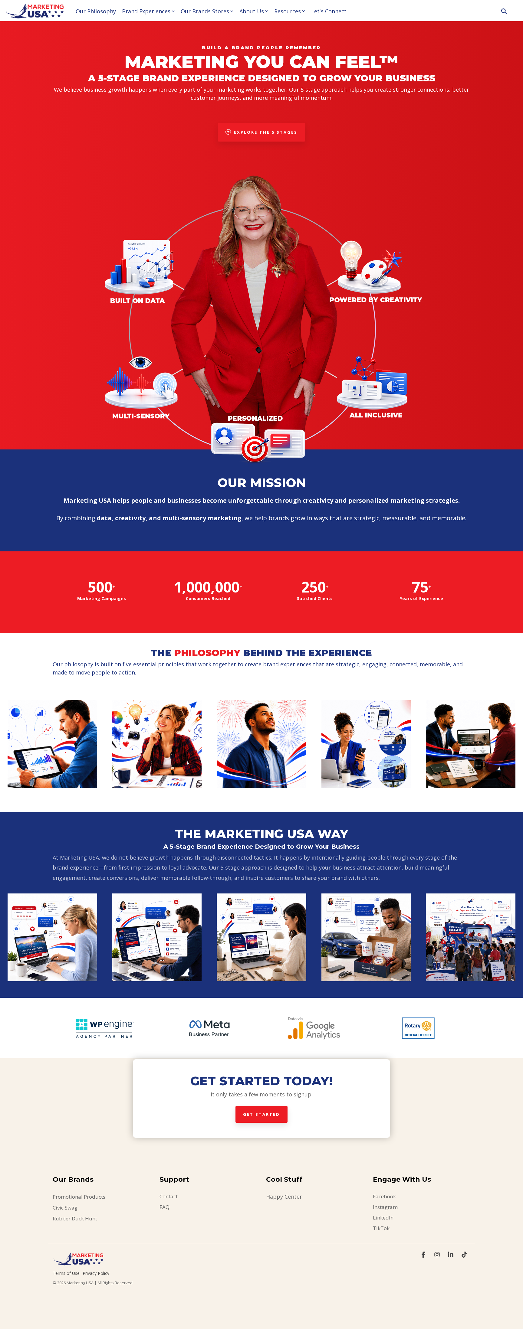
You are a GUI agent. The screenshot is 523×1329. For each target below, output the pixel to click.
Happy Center (284, 1196)
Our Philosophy (96, 11)
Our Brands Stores (205, 11)
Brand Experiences (146, 11)
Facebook (384, 1196)
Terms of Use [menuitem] (66, 1273)
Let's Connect (329, 11)
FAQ (164, 1206)
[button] (424, 1254)
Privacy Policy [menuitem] (96, 1273)
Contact (169, 1196)
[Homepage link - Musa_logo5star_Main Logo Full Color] (78, 1263)
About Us (251, 11)
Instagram (385, 1206)
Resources (287, 11)
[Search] (504, 11)
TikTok (381, 1228)
